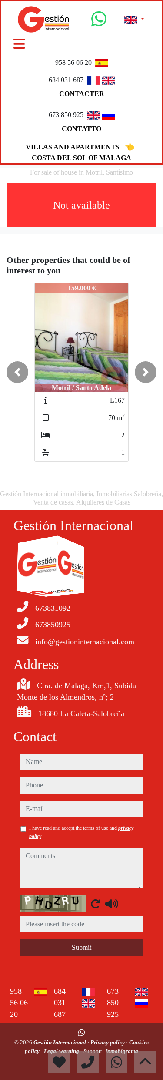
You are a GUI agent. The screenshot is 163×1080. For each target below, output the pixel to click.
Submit (81, 947)
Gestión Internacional (60, 1042)
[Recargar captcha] (95, 903)
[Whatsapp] (98, 22)
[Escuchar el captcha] (112, 903)
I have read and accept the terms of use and (81, 832)
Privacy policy (108, 1042)
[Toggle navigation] (19, 44)
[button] (17, 372)
